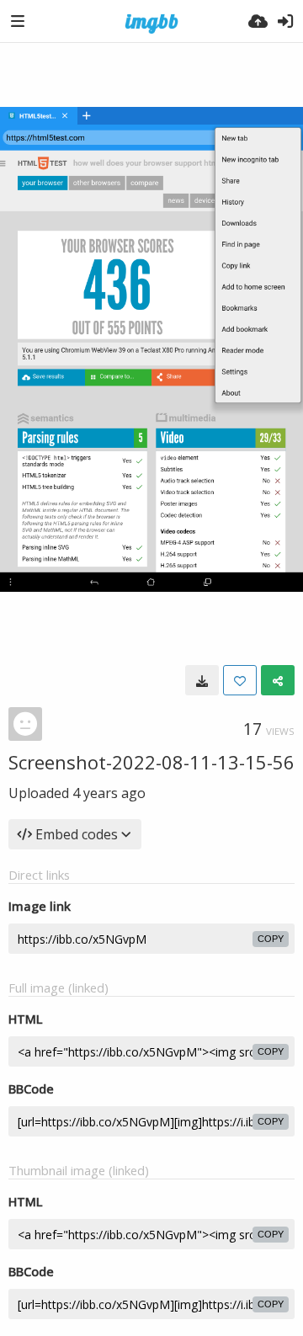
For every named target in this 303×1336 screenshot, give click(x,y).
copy (271, 939)
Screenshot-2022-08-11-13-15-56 (151, 761)
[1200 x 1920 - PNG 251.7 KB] (202, 680)
